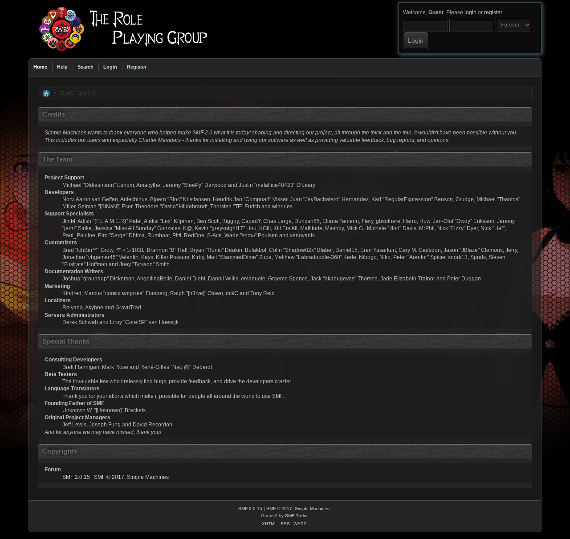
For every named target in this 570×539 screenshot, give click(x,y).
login (470, 12)
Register (137, 66)
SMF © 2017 (109, 477)
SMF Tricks (296, 515)
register (493, 12)
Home (40, 66)
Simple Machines (148, 477)
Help (62, 66)
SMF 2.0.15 (76, 477)
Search (85, 66)
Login (110, 66)
